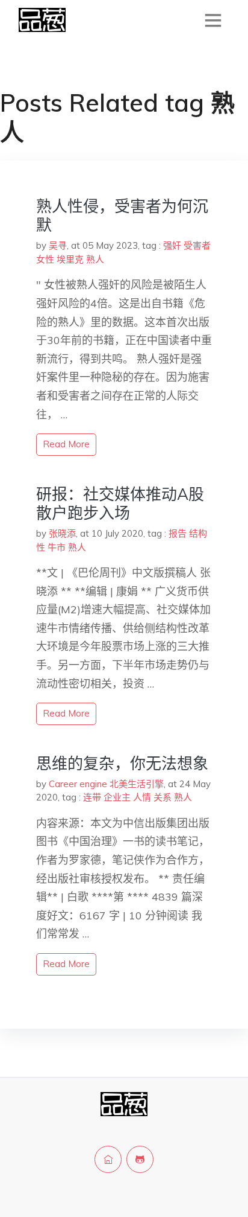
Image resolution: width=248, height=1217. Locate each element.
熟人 (95, 259)
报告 (178, 533)
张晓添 (62, 533)
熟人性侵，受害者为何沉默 (122, 215)
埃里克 (70, 259)
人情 (142, 797)
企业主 (117, 797)
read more (66, 444)
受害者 (197, 245)
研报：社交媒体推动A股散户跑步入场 (120, 503)
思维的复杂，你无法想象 (122, 763)
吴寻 (58, 245)
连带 (92, 797)
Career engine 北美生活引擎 (106, 784)
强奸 (172, 245)
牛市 (57, 547)
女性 (45, 259)
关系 (162, 797)
